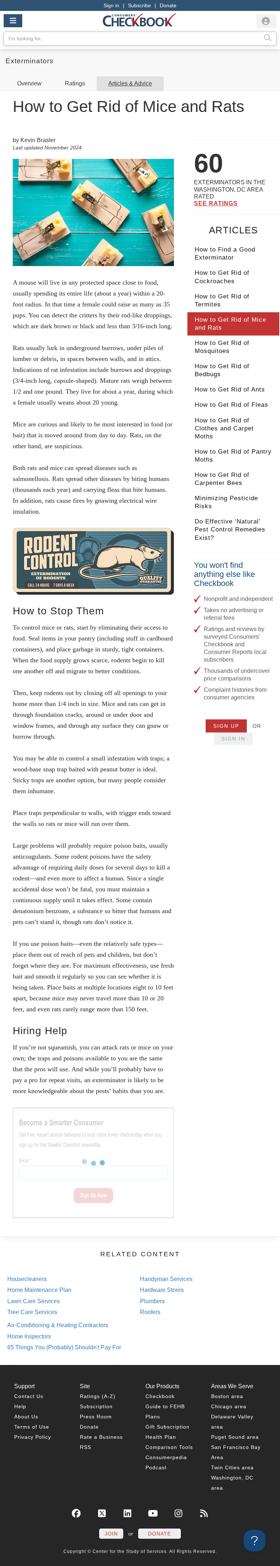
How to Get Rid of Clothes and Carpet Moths (224, 428)
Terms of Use (31, 1427)
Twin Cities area (232, 1467)
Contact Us (28, 1396)
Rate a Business (101, 1437)
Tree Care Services (32, 1312)
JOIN (111, 1534)
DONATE (159, 1534)
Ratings (75, 83)
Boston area (227, 1396)
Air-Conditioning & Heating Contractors (57, 1325)
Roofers (150, 1312)
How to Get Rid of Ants (230, 389)
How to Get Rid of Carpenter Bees (222, 478)
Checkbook (160, 1396)
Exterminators (29, 61)
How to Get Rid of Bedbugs (222, 370)
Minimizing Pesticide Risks (226, 502)
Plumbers (152, 1301)
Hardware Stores (162, 1290)
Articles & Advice (130, 83)
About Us (26, 1417)
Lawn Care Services (33, 1301)
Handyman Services (166, 1279)
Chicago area (228, 1406)
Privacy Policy (32, 1437)
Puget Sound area (235, 1437)
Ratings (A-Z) (98, 1396)
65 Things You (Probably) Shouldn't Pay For (64, 1347)
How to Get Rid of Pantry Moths (233, 455)
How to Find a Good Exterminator (225, 253)
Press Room (96, 1417)
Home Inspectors (29, 1336)
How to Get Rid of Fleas (231, 404)
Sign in (111, 5)
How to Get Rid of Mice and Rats (230, 323)
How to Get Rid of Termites (222, 300)
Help (20, 1406)
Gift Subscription (167, 1427)
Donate (168, 5)
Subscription (96, 1406)
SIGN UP (226, 726)
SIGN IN (233, 739)
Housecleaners (27, 1279)
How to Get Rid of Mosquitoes (222, 347)
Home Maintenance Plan (39, 1290)
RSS (85, 1447)
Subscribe (139, 5)
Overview (29, 83)
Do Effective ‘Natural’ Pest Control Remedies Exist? (230, 529)
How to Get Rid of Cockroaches (222, 276)
